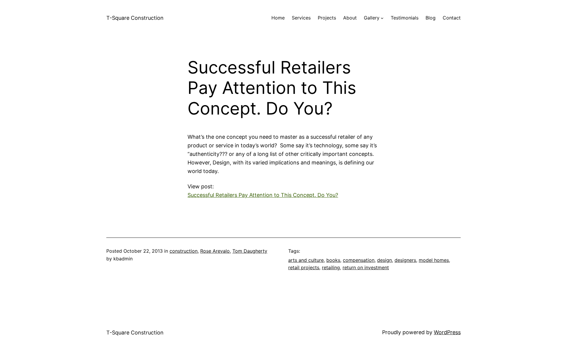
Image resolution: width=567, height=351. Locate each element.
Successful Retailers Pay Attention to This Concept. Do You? (263, 195)
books (333, 260)
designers (405, 260)
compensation (358, 260)
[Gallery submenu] (382, 18)
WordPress (447, 332)
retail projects (303, 267)
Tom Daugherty (249, 251)
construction (184, 251)
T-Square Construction (135, 18)
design (384, 260)
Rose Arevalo (215, 251)
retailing (331, 267)
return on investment (366, 267)
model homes (434, 260)
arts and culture (306, 260)
